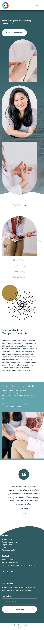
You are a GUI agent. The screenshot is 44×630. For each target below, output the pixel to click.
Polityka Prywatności (19, 625)
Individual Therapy (19, 260)
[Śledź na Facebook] (3, 571)
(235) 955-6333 (7, 560)
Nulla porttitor (7, 539)
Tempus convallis (8, 550)
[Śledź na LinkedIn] (12, 571)
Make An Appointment (14, 33)
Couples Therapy (19, 266)
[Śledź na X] (8, 571)
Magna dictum (7, 545)
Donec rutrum (7, 547)
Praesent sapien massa (10, 542)
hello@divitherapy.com (10, 562)
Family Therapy (19, 271)
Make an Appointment (14, 406)
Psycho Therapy (19, 277)
